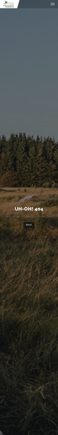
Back (29, 224)
